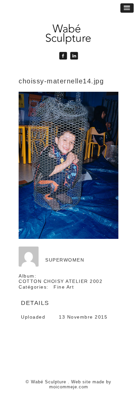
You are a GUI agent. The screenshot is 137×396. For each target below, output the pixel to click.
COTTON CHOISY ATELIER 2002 (60, 281)
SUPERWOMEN (64, 260)
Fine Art (64, 287)
